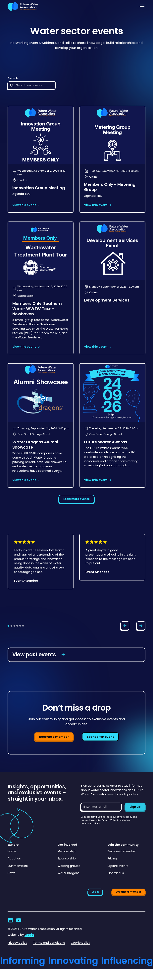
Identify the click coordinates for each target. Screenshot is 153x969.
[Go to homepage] (23, 6)
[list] (76, 574)
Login (95, 891)
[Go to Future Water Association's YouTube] (19, 920)
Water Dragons (68, 873)
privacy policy (124, 816)
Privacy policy (17, 943)
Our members (18, 866)
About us (14, 858)
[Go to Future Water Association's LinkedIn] (10, 920)
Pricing (112, 858)
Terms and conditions (49, 943)
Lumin (29, 935)
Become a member (54, 737)
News (11, 873)
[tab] (8, 626)
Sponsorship (67, 858)
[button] (141, 6)
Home (12, 851)
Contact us (116, 873)
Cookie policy (80, 943)
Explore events (118, 866)
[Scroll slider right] (141, 625)
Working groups (69, 866)
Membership (67, 851)
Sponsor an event (100, 737)
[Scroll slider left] (125, 625)
